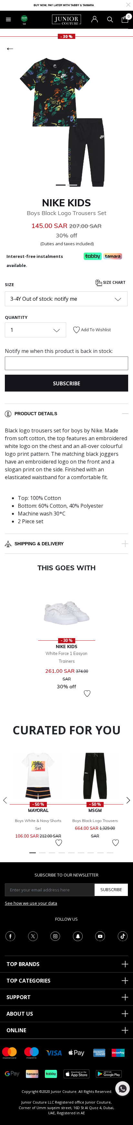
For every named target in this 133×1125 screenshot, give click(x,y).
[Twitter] (33, 935)
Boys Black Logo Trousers (95, 820)
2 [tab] (42, 856)
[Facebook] (10, 935)
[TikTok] (123, 935)
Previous (5, 800)
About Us (19, 1013)
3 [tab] (52, 856)
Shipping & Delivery (39, 543)
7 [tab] (90, 856)
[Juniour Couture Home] (66, 19)
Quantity (16, 317)
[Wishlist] (87, 693)
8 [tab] (100, 856)
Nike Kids (66, 203)
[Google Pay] (12, 1073)
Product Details (36, 413)
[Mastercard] (9, 1052)
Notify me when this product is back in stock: (59, 351)
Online (16, 1030)
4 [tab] (61, 856)
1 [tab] (32, 856)
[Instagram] (55, 935)
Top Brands (22, 964)
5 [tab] (71, 856)
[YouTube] (100, 935)
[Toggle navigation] (8, 19)
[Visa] (54, 1052)
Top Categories (28, 980)
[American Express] (99, 1052)
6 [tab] (81, 856)
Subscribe (111, 889)
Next (128, 800)
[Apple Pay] (76, 1052)
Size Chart (114, 282)
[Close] (128, 4)
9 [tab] (110, 856)
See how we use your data (31, 903)
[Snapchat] (78, 935)
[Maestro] (31, 1052)
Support (18, 997)
